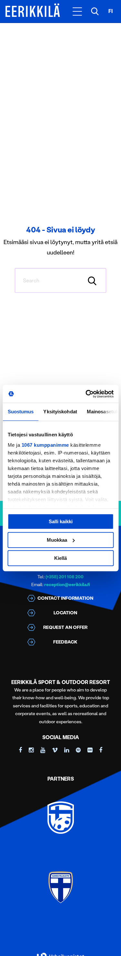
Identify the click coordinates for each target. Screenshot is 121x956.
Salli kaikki (61, 521)
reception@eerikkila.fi (67, 584)
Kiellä (60, 558)
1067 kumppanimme (45, 445)
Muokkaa (57, 540)
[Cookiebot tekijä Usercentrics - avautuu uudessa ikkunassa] (86, 394)
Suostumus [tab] (20, 411)
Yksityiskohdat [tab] (60, 411)
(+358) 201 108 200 (64, 577)
